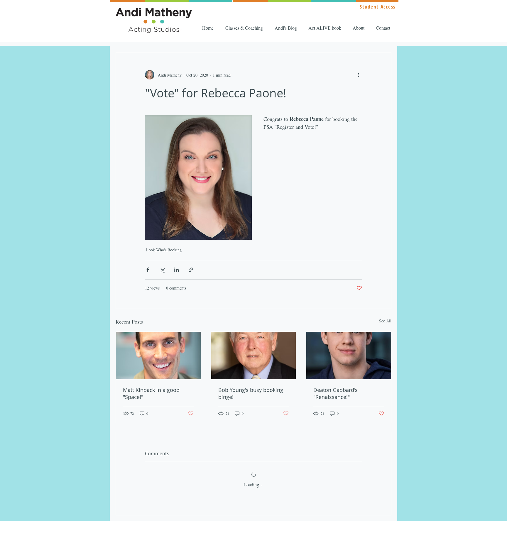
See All (385, 321)
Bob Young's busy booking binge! (250, 393)
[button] (245, 27)
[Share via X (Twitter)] (162, 270)
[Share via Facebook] (148, 270)
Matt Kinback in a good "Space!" (151, 393)
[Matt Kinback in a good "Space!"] (158, 355)
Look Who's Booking (164, 250)
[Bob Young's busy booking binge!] (253, 355)
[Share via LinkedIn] (176, 270)
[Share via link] (191, 270)
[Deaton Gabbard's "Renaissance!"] (348, 355)
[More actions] (358, 74)
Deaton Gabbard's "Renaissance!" (335, 393)
